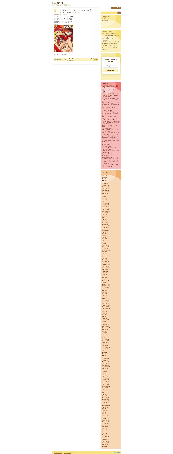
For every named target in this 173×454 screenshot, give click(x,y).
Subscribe (111, 70)
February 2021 (105, 281)
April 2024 (104, 219)
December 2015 (106, 381)
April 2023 (104, 238)
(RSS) (58, 453)
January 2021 (105, 282)
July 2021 (104, 272)
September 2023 (106, 230)
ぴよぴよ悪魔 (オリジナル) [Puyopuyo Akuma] (108, 145)
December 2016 (106, 362)
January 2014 (105, 418)
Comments (66, 453)
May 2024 (104, 217)
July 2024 (104, 214)
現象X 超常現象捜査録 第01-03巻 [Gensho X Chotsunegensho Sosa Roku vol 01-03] (110, 95)
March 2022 (105, 259)
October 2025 (105, 190)
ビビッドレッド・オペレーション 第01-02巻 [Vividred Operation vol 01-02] (74, 11)
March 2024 (105, 221)
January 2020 (105, 302)
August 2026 (105, 174)
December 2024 (106, 206)
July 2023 (104, 234)
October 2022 (105, 248)
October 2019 (105, 306)
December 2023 (106, 225)
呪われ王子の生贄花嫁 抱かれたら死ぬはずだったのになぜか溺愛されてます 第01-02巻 (110, 113)
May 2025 (104, 198)
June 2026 (104, 177)
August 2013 (105, 426)
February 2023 (105, 242)
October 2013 (105, 423)
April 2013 (104, 433)
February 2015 (105, 397)
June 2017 (104, 352)
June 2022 (104, 255)
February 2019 (105, 319)
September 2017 (106, 347)
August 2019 (105, 310)
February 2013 (105, 436)
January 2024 (105, 224)
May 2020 (104, 295)
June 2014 (104, 410)
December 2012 (106, 439)
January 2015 (105, 399)
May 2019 (104, 315)
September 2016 (106, 366)
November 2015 (106, 383)
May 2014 (104, 412)
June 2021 (104, 274)
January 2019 (105, 321)
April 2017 (104, 355)
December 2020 (106, 284)
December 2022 (106, 245)
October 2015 (105, 384)
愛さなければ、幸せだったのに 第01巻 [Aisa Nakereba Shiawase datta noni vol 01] (110, 127)
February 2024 (105, 222)
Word (70, 451)
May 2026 (104, 178)
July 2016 (104, 370)
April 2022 (104, 258)
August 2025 (105, 193)
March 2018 (105, 337)
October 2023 (105, 229)
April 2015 (104, 394)
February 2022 (105, 261)
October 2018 (105, 326)
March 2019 (105, 318)
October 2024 (105, 209)
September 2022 (106, 250)
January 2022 (105, 263)
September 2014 (106, 405)
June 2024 (104, 216)
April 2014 (104, 413)
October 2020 (105, 287)
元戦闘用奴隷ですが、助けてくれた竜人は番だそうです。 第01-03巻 (111, 158)
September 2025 (106, 191)
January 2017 (105, 360)
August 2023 (105, 232)
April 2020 (104, 297)
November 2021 (106, 266)
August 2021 (105, 271)
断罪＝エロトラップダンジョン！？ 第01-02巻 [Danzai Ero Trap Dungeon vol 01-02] (111, 109)
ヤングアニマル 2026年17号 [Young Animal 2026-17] (109, 148)
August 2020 (105, 290)
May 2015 (104, 392)
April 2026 (104, 180)
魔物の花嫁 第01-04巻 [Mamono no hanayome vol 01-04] (111, 130)
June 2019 (104, 313)
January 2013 (105, 438)
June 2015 (104, 391)
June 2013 (104, 430)
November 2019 (106, 305)
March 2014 (105, 415)
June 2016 (104, 371)
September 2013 (106, 425)
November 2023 (106, 227)
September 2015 (106, 386)
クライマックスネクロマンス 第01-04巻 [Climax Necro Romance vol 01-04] (110, 91)
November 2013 (106, 421)
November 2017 (106, 344)
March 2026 (105, 182)
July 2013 (104, 428)
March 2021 (105, 279)
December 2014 (106, 400)
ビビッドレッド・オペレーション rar (74, 58)
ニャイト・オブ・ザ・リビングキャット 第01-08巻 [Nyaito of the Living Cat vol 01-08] (111, 162)
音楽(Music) (105, 20)
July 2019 (104, 311)
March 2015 (105, 396)
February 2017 (105, 358)
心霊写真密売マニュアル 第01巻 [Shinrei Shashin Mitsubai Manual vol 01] (110, 87)
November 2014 (106, 402)
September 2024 (106, 211)
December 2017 (106, 342)
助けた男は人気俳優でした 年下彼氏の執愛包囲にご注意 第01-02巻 (110, 133)
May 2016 (104, 373)
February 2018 (105, 339)
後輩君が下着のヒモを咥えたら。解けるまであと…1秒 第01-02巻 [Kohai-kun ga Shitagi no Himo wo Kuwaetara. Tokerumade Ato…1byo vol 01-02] (111, 138)
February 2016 (105, 378)
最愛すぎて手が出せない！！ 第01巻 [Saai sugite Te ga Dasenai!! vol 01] (110, 104)
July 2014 (104, 409)
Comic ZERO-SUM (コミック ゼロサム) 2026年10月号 (110, 151)
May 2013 (104, 431)
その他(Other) (105, 22)
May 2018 (104, 334)
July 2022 (104, 253)
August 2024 (105, 212)
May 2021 (104, 276)
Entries (55, 453)
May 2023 (104, 237)
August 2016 (105, 368)
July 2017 (104, 350)
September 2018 (106, 328)
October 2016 (105, 365)
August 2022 (105, 251)
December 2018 (106, 323)
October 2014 (105, 404)
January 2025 (105, 204)
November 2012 (106, 441)
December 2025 (106, 187)
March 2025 (105, 201)
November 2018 (106, 324)
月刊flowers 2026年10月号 (109, 143)
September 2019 (106, 308)
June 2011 (104, 446)
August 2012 (105, 444)
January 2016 (105, 379)
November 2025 (106, 188)
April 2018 (104, 336)
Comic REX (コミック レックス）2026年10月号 (110, 154)
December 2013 (106, 420)
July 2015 (104, 389)
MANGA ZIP (56, 451)
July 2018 (104, 331)
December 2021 (106, 264)
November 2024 (106, 208)
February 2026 (105, 183)
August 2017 (105, 349)
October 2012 (105, 443)
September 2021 (106, 269)
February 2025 (105, 203)
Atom (60, 453)
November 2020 (106, 285)
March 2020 (105, 298)
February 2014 (105, 417)
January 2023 (105, 243)
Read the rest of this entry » (60, 54)
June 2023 (104, 235)
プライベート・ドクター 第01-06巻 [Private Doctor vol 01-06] (110, 165)
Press (72, 451)
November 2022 (106, 247)
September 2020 (106, 289)
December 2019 (106, 303)
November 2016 (106, 363)
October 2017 (105, 345)
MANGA (65, 14)
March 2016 (105, 376)
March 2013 (105, 434)
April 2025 (104, 200)
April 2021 (104, 277)
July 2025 (104, 195)
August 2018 (105, 329)
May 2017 (104, 353)
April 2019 (104, 316)
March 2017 (105, 357)
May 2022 (104, 256)
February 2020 (105, 300)
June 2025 (104, 196)
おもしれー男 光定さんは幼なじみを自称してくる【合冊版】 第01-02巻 (110, 100)
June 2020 (104, 294)
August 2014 (105, 407)
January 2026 (105, 185)
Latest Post (116, 8)
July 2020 (104, 292)
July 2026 (104, 175)
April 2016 (104, 375)
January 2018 (105, 340)
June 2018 (104, 332)
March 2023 (105, 240)
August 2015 (105, 387)
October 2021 (105, 268)
